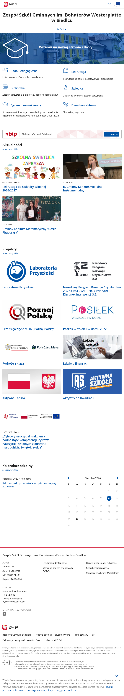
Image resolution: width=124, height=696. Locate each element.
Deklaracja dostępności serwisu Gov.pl (22, 640)
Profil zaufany (81, 634)
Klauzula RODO (54, 640)
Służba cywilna (62, 634)
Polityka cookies (43, 634)
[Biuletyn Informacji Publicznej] (61, 134)
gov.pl (13, 627)
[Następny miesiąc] (117, 478)
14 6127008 (8, 594)
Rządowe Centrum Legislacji (16, 634)
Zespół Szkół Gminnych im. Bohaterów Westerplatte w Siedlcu (62, 17)
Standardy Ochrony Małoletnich (102, 572)
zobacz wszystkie (10, 149)
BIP (93, 634)
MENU (60, 29)
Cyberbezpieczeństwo (97, 567)
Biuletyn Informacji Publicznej (101, 562)
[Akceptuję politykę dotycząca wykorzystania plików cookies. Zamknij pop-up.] (116, 676)
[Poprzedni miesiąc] (68, 478)
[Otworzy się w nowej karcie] (4, 614)
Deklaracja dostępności (55, 562)
